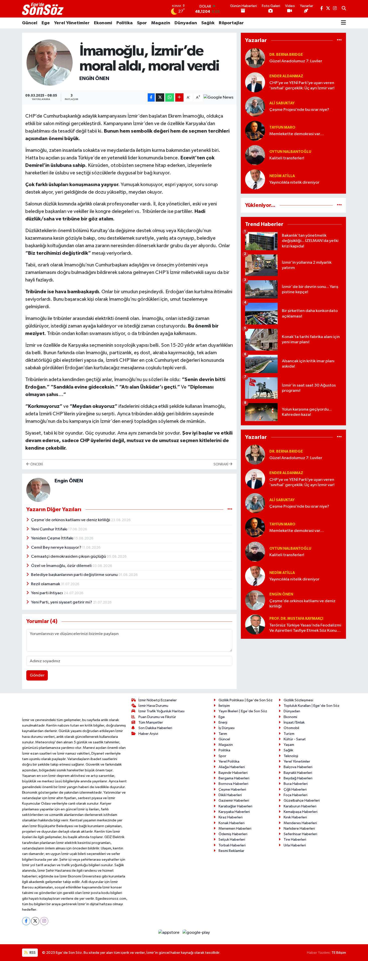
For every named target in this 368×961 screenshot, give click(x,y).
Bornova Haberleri (233, 784)
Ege (46, 23)
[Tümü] (339, 40)
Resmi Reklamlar (231, 851)
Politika (124, 23)
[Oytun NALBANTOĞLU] (255, 155)
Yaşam (289, 745)
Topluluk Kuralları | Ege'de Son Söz (311, 706)
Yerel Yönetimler (72, 23)
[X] (35, 921)
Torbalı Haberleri (232, 845)
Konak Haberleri (232, 823)
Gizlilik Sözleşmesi (298, 700)
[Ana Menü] (343, 23)
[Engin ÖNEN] (49, 62)
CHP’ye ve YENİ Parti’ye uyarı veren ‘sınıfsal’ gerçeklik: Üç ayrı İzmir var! (301, 85)
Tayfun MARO (282, 127)
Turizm (289, 734)
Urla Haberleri (295, 845)
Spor (142, 23)
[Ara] (344, 9)
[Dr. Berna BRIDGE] (255, 58)
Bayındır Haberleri (233, 773)
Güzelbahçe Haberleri (302, 800)
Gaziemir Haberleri (234, 800)
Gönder (37, 675)
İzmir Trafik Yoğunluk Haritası (161, 711)
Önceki (36, 464)
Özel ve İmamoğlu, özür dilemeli (61, 566)
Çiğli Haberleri (295, 789)
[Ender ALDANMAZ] (255, 82)
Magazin (160, 23)
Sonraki (221, 464)
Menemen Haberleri (235, 828)
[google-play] (196, 932)
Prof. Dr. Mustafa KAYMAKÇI (296, 618)
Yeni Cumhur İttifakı (49, 529)
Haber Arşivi (148, 734)
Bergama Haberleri (234, 778)
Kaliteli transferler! (286, 158)
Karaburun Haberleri (300, 806)
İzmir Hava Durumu (153, 706)
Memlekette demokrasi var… (296, 134)
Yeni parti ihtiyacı (47, 593)
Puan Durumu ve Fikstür (157, 717)
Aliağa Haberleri (232, 767)
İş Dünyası (227, 728)
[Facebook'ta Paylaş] (151, 97)
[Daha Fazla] (179, 97)
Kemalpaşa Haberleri (300, 812)
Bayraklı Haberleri (298, 773)
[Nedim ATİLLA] (255, 179)
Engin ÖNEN (94, 78)
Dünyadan (185, 23)
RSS (32, 952)
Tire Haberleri (295, 839)
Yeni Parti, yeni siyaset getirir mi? (62, 602)
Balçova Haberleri (298, 767)
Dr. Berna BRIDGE (286, 55)
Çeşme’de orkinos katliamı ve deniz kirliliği (71, 520)
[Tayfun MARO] (255, 131)
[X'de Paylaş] (160, 97)
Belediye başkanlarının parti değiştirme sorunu (74, 575)
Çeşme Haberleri (232, 789)
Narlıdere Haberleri (299, 828)
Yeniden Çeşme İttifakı (52, 538)
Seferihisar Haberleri (300, 834)
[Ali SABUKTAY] (255, 106)
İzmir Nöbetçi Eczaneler (157, 700)
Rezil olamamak (46, 584)
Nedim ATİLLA (282, 176)
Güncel (29, 23)
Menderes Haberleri (300, 823)
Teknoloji (291, 756)
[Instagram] (44, 921)
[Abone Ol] (218, 97)
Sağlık (208, 23)
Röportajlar (231, 23)
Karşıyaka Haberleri (234, 812)
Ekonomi (103, 23)
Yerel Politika (229, 761)
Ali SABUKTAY (282, 103)
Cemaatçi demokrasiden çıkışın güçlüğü (69, 556)
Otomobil (291, 728)
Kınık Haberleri (295, 817)
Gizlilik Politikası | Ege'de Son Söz (246, 700)
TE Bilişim (338, 952)
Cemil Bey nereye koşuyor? (56, 547)
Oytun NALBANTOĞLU (290, 152)
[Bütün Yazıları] (230, 509)
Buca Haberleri (296, 784)
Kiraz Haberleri (231, 817)
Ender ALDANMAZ (286, 76)
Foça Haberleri (295, 795)
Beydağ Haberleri (298, 778)
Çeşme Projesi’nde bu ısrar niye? (299, 110)
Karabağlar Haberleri (235, 806)
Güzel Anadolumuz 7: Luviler (295, 61)
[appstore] (169, 932)
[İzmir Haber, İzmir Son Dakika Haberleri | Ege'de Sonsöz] (43, 9)
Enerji (223, 722)
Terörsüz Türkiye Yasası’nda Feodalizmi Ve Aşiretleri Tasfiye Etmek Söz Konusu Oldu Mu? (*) (305, 628)
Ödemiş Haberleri (233, 834)
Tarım (223, 734)
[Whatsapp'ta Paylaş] (169, 97)
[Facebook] (26, 921)
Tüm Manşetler (150, 722)
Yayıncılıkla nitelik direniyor (294, 182)
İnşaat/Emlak (294, 722)
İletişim (224, 706)
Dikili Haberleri (230, 795)
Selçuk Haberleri (232, 839)
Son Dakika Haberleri (155, 728)
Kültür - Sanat (295, 739)
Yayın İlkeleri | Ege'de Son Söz (243, 711)
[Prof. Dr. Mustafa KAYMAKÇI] (255, 624)
